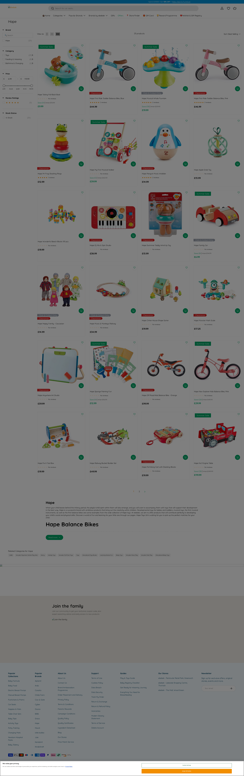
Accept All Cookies (186, 771)
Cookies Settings (186, 765)
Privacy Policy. (69, 766)
